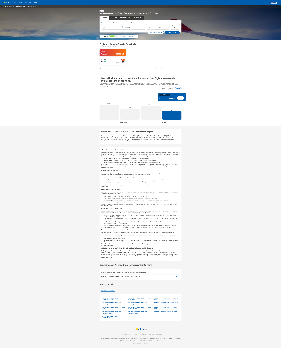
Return (161, 26)
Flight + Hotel (28, 2)
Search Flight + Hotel (156, 32)
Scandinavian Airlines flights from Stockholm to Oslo (137, 312)
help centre (158, 340)
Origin (104, 26)
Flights (15, 2)
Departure (150, 26)
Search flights (172, 32)
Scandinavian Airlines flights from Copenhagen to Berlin (111, 303)
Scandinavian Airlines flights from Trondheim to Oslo (111, 317)
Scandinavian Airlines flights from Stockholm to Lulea (111, 312)
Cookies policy (136, 334)
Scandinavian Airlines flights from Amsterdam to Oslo (111, 298)
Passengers (175, 26)
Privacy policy (143, 334)
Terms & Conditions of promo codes (155, 334)
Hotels (21, 2)
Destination (127, 26)
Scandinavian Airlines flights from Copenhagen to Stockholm (137, 303)
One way (178, 88)
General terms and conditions (125, 334)
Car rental (36, 2)
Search (180, 98)
